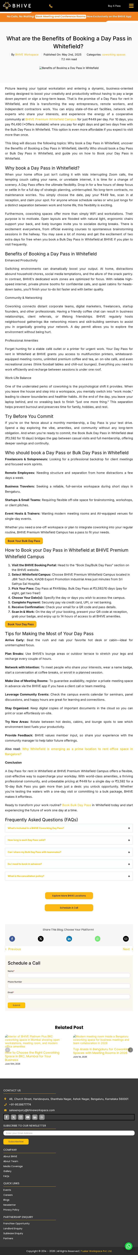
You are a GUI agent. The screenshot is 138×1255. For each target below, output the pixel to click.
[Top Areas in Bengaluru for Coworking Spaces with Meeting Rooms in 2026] (103, 1036)
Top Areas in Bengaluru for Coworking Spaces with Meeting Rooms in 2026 (101, 1051)
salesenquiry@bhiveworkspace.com (32, 1110)
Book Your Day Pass (21, 624)
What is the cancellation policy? (26, 876)
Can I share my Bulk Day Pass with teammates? (34, 852)
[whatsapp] (42, 1117)
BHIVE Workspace (26, 54)
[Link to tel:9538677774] (51, 6)
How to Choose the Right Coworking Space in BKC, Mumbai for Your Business (32, 1056)
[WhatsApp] (97, 938)
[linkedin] (35, 1117)
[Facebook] (12, 938)
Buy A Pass (114, 5)
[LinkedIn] (69, 938)
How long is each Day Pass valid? (27, 840)
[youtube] (27, 1117)
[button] (7, 1049)
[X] (40, 938)
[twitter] (13, 1117)
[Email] (126, 938)
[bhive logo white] (17, 2)
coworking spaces (113, 54)
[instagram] (20, 1117)
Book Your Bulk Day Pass (24, 541)
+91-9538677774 (20, 1104)
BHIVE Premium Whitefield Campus (51, 119)
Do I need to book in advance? (25, 863)
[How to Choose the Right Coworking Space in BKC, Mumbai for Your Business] (35, 1036)
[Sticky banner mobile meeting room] (69, 13)
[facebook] (6, 1117)
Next (126, 949)
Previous (14, 949)
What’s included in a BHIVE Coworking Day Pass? (36, 828)
